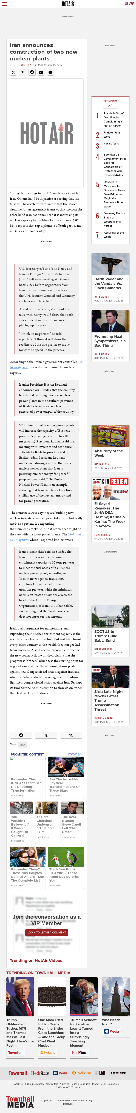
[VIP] (129, 4)
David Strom (101, 464)
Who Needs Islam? (111, 1022)
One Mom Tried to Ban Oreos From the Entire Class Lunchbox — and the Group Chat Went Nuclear (51, 1033)
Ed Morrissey (102, 535)
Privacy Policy (99, 1084)
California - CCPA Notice (68, 1087)
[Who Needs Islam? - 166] (116, 996)
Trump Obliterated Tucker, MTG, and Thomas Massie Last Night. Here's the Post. (20, 1033)
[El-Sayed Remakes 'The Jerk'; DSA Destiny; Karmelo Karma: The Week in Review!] (110, 488)
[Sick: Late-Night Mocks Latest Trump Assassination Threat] (110, 676)
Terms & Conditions (80, 1084)
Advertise (64, 1084)
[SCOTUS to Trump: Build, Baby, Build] (110, 616)
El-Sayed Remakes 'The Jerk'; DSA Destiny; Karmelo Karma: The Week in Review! (110, 514)
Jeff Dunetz (21, 64)
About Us (18, 1084)
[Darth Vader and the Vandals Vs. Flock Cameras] (110, 264)
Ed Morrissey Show (34, 1084)
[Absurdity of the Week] (110, 435)
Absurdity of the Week (108, 453)
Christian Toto (103, 718)
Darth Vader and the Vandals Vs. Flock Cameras (109, 283)
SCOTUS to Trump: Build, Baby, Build (106, 636)
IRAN (23, 744)
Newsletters (52, 1084)
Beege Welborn (103, 649)
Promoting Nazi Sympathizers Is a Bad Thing (110, 341)
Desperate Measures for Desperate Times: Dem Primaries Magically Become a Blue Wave (115, 194)
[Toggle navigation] (4, 4)
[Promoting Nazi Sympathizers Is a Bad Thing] (110, 321)
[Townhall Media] (20, 1101)
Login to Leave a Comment (46, 932)
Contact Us (113, 1084)
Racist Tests (111, 143)
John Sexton (101, 296)
